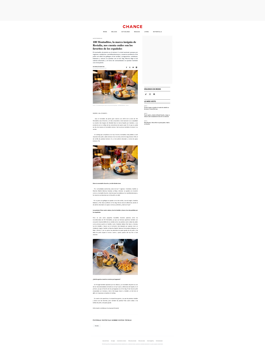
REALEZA (137, 31)
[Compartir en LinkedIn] (136, 67)
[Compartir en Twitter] (129, 67)
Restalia (97, 325)
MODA (105, 31)
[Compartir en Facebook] (126, 67)
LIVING (146, 31)
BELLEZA (114, 31)
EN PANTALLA (157, 31)
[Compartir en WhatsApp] (133, 67)
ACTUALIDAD (125, 31)
